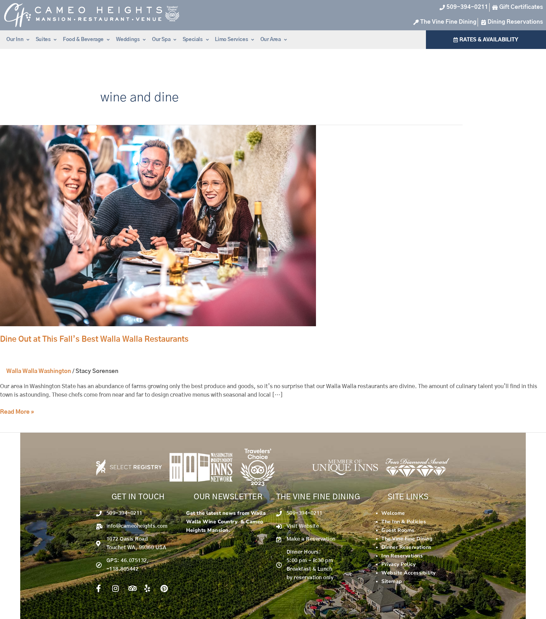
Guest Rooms (398, 530)
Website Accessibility (408, 572)
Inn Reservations (402, 555)
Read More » (17, 411)
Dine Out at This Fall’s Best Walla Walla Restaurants (94, 339)
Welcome (393, 513)
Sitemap (391, 581)
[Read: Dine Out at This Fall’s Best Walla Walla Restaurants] (158, 226)
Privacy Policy (398, 564)
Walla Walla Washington (38, 371)
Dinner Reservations (406, 547)
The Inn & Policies (403, 521)
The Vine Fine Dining (407, 538)
